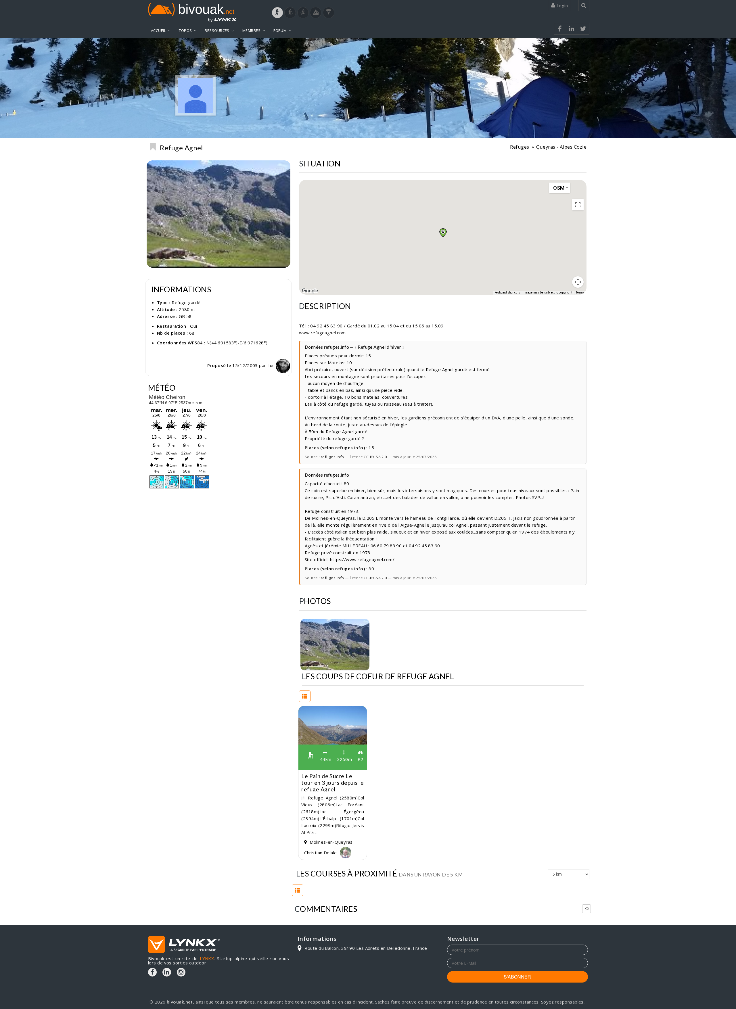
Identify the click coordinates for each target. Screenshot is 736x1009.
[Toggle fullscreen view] (578, 204)
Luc (271, 365)
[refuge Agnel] (335, 644)
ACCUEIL (158, 30)
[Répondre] (586, 908)
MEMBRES (251, 30)
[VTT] (315, 12)
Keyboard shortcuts (507, 292)
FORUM (280, 30)
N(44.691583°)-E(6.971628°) (237, 343)
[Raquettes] (290, 12)
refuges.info (332, 456)
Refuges (519, 146)
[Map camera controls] (578, 282)
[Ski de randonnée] (303, 12)
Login (561, 5)
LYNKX (207, 958)
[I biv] (305, 624)
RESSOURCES (217, 30)
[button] (442, 232)
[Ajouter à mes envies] (153, 147)
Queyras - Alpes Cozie (561, 146)
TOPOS (185, 30)
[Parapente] (328, 12)
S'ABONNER (517, 976)
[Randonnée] (277, 12)
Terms (580, 292)
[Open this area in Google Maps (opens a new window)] (309, 291)
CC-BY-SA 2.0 (375, 456)
